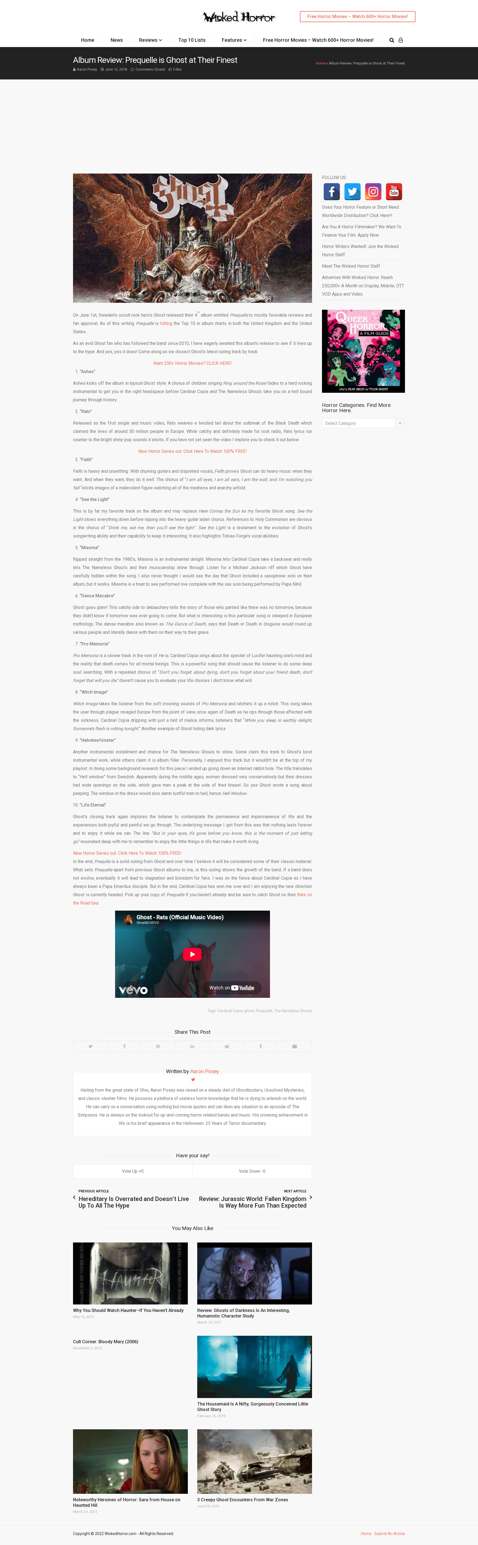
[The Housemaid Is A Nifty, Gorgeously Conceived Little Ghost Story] (254, 1367)
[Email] (294, 1046)
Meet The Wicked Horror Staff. (351, 266)
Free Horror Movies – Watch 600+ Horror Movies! (357, 16)
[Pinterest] (158, 1046)
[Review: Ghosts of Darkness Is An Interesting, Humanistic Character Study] (254, 1273)
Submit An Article (389, 1534)
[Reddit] (226, 1046)
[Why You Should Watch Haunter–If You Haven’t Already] (130, 1273)
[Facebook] (124, 1046)
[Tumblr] (260, 1046)
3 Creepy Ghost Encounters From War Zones (242, 1499)
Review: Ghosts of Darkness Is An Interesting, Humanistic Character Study (243, 1313)
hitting (166, 323)
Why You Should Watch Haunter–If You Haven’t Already (128, 1310)
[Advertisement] (239, 121)
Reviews (148, 40)
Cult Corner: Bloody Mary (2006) (105, 1341)
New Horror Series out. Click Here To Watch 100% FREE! (192, 451)
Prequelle (264, 1011)
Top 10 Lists (192, 40)
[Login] (400, 40)
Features (232, 40)
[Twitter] (90, 1046)
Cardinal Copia (230, 1011)
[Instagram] (373, 191)
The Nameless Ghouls (293, 1011)
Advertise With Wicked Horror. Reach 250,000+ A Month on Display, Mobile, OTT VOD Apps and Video (363, 286)
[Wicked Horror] (239, 16)
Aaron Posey (87, 69)
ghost (249, 1011)
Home (87, 40)
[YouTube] (394, 191)
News (117, 40)
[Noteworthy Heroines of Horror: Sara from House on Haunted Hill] (130, 1461)
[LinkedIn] (192, 1046)
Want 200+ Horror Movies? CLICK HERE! (192, 363)
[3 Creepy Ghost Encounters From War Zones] (254, 1461)
